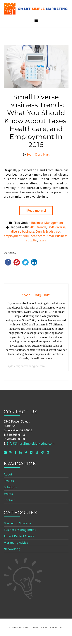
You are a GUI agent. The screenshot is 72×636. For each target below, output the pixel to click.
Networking (12, 549)
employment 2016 (16, 236)
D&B (51, 227)
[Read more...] (36, 211)
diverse (60, 227)
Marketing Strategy (17, 523)
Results (9, 481)
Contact (9, 500)
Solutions (10, 487)
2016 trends (38, 227)
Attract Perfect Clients (19, 536)
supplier (31, 240)
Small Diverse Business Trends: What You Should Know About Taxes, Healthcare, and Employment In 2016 (36, 121)
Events (8, 494)
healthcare (37, 236)
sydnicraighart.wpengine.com (26, 366)
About (8, 474)
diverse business (22, 231)
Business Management (47, 223)
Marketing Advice (16, 543)
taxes (42, 240)
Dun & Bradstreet (48, 231)
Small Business (57, 236)
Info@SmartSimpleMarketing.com (30, 443)
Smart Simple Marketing (36, 10)
